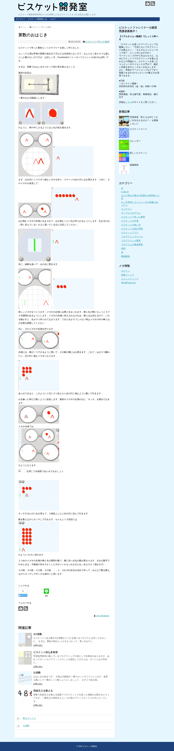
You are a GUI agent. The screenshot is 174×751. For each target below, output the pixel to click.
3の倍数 (37, 634)
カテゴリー (20, 19)
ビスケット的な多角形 (45, 652)
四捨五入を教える (43, 690)
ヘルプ (52, 19)
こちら (128, 102)
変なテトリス (29, 718)
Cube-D (125, 192)
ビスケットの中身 (130, 221)
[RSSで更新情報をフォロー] (152, 3)
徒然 (123, 248)
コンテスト (126, 209)
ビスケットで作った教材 (97, 42)
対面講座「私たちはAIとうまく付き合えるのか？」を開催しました (144, 120)
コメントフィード (130, 279)
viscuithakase (102, 616)
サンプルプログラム (131, 213)
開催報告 (125, 256)
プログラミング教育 (131, 240)
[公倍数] (25, 678)
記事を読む (38, 645)
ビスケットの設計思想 (132, 229)
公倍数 (37, 672)
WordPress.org (128, 283)
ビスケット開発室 (90, 746)
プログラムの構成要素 (132, 244)
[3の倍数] (25, 640)
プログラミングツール (132, 236)
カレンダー (135, 141)
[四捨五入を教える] (25, 696)
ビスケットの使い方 (131, 225)
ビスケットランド (138, 129)
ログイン (125, 271)
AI (122, 188)
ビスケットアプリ (130, 233)
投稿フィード (127, 275)
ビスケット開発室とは (37, 19)
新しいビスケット (138, 153)
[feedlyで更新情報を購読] (147, 3)
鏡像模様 (134, 165)
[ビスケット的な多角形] (25, 658)
